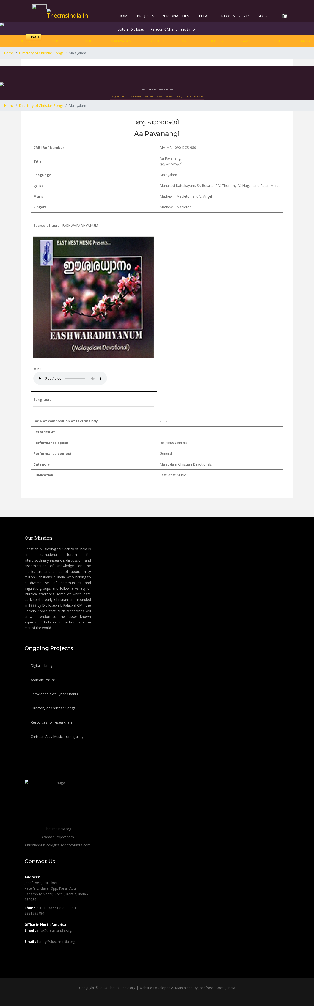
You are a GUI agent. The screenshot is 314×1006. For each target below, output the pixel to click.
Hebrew (216, 41)
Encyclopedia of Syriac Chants (54, 694)
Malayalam (120, 41)
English (59, 41)
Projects (145, 15)
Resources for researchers (51, 722)
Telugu (275, 41)
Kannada (198, 96)
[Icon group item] (29, 952)
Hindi (88, 41)
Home (124, 15)
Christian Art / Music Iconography (56, 736)
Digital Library (41, 665)
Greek (187, 41)
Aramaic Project (43, 679)
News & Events (235, 15)
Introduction (22, 41)
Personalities (175, 15)
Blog (262, 15)
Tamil (246, 41)
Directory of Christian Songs (52, 708)
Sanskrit (156, 41)
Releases (205, 15)
